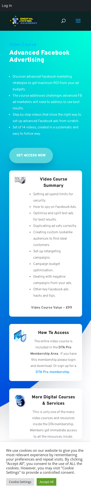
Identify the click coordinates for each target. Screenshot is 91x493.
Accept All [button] (46, 482)
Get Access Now (31, 155)
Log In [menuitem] (7, 5)
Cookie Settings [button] (20, 482)
